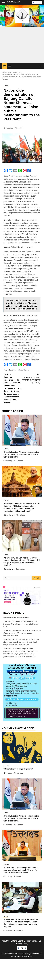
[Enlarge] (38, 667)
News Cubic (19, 128)
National (6, 86)
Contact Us (36, 941)
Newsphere (16, 956)
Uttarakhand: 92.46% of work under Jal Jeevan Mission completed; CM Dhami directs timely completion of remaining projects (21, 642)
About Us (6, 941)
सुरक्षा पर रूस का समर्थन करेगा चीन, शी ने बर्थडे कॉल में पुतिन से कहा (31, 378)
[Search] (40, 65)
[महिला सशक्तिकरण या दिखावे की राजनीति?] (22, 747)
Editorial (6, 766)
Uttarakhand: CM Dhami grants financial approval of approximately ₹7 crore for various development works (22, 633)
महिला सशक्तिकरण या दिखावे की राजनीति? (16, 617)
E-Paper (27, 941)
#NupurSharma (23, 370)
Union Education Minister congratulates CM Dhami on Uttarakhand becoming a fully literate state (21, 454)
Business (7, 864)
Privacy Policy (22, 944)
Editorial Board (17, 941)
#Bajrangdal (12, 370)
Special (6, 916)
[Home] (4, 65)
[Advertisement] (22, 45)
